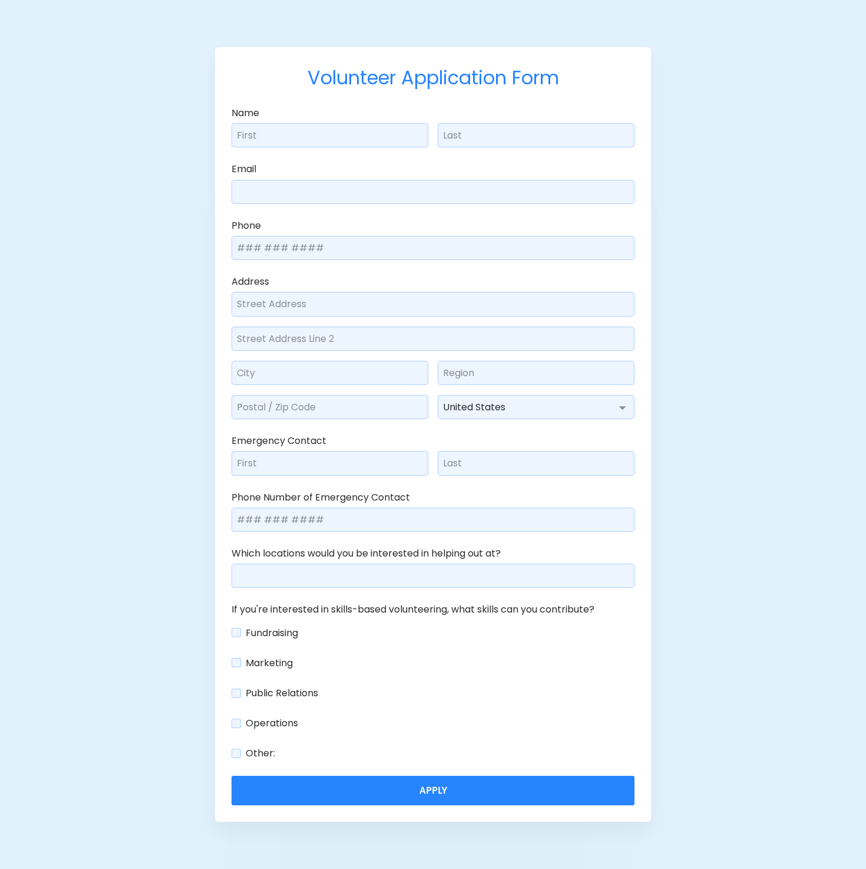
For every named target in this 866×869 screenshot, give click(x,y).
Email (244, 168)
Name (245, 112)
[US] (536, 407)
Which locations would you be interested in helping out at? (366, 553)
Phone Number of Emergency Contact (321, 497)
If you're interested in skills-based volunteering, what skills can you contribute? (413, 609)
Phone (246, 225)
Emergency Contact (279, 440)
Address (250, 281)
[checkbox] (236, 632)
